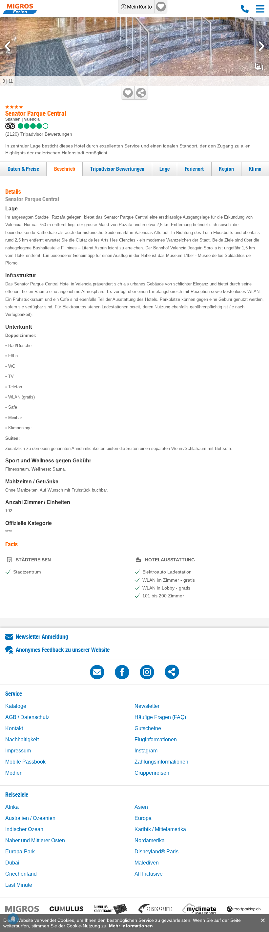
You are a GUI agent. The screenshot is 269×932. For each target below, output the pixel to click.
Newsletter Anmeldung (42, 636)
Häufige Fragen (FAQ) (160, 717)
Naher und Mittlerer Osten (35, 840)
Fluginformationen (155, 739)
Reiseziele (16, 794)
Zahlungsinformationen (161, 762)
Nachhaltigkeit (22, 739)
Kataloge (15, 706)
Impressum (18, 750)
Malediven (146, 862)
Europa (143, 818)
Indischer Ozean (24, 829)
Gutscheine (147, 728)
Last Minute (18, 885)
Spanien (12, 119)
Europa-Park (20, 851)
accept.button (262, 920)
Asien (141, 807)
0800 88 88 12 (243, 9)
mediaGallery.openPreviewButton (259, 66)
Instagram (145, 750)
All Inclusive (148, 874)
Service (13, 693)
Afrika (12, 807)
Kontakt (14, 728)
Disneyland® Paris (156, 851)
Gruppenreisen (151, 773)
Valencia (32, 119)
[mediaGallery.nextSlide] (261, 46)
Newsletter (146, 706)
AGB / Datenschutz (27, 717)
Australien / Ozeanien (30, 818)
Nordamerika (149, 840)
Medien (14, 773)
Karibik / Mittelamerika (160, 829)
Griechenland (21, 874)
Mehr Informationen (131, 925)
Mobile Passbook (25, 762)
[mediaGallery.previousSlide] (7, 46)
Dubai (12, 862)
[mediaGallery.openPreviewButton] (134, 51)
